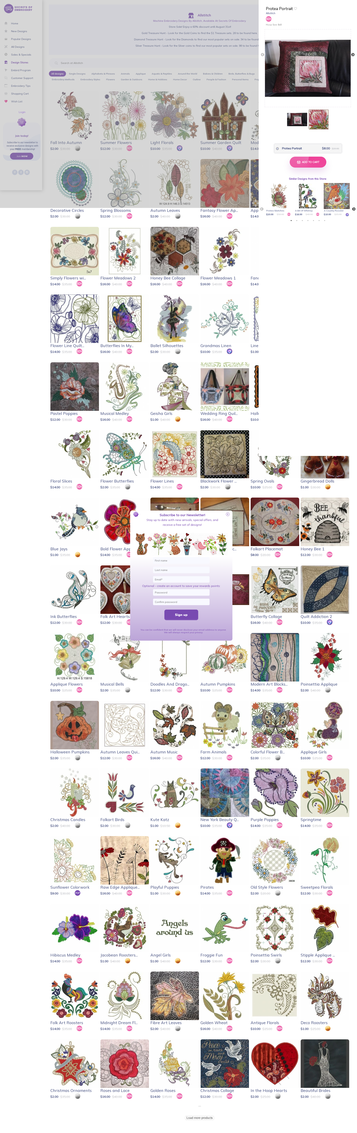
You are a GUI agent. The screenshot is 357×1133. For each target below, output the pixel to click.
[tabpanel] (279, 199)
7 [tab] (325, 220)
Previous (262, 55)
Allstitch (270, 13)
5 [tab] (313, 220)
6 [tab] (319, 220)
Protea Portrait (292, 148)
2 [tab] (297, 220)
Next (353, 55)
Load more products (199, 1117)
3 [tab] (302, 220)
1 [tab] (291, 220)
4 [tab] (308, 220)
